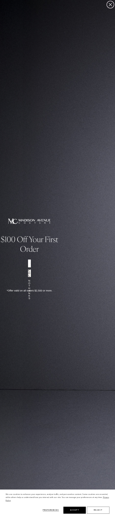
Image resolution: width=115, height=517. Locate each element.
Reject (98, 510)
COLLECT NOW (29, 273)
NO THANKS (29, 282)
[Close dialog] (110, 4)
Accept (74, 510)
